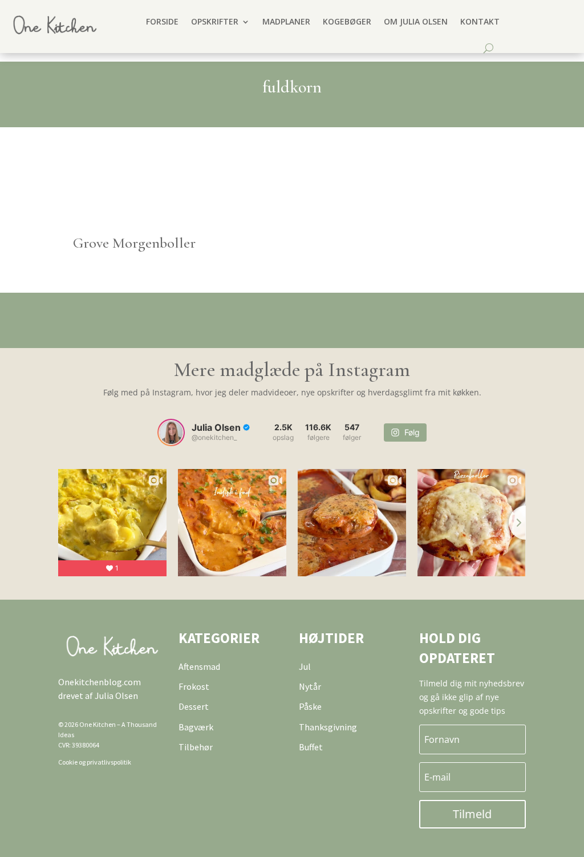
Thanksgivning (328, 727)
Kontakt (480, 21)
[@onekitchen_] (171, 432)
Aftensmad (199, 666)
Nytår (310, 686)
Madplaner (286, 21)
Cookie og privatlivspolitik (94, 762)
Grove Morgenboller (134, 243)
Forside (162, 21)
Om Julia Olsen (416, 21)
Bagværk (196, 727)
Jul (305, 666)
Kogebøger (347, 21)
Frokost (194, 686)
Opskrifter (214, 21)
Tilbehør (196, 747)
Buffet (311, 747)
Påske (310, 706)
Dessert (194, 706)
